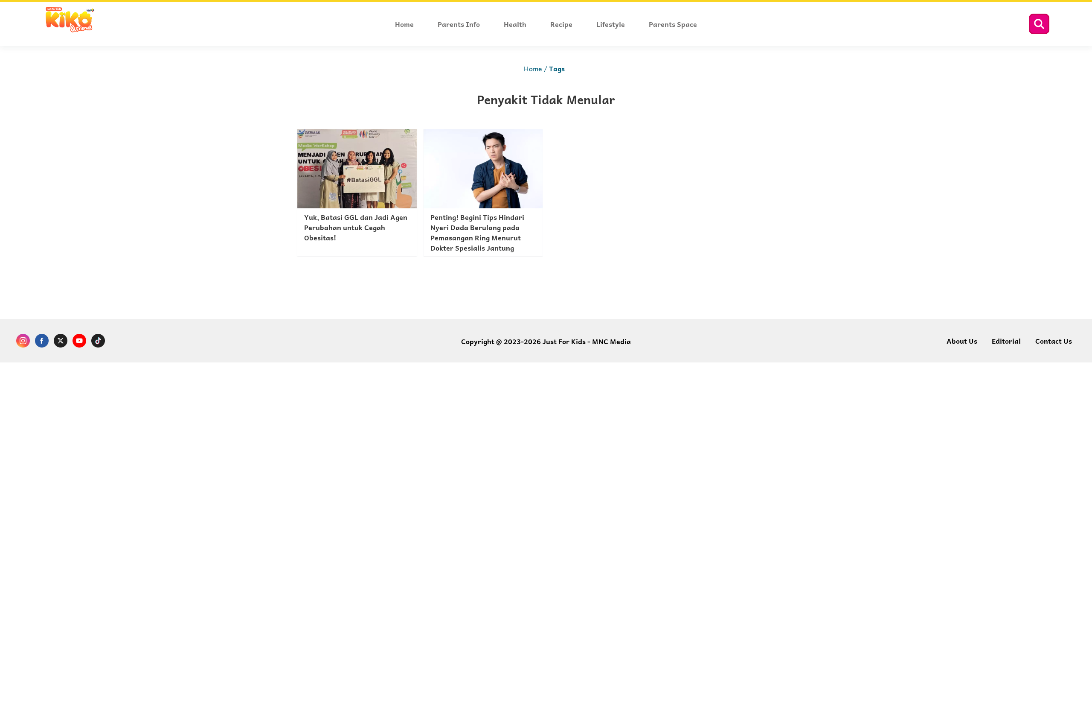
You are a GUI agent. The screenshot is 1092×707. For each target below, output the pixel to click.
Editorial (1006, 340)
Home (533, 68)
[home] (70, 30)
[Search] (1039, 24)
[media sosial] (23, 342)
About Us (962, 340)
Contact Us (1053, 340)
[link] (357, 192)
